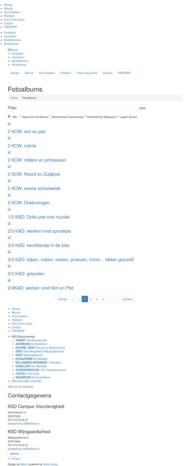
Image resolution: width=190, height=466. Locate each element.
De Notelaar (32, 359)
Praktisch (9, 16)
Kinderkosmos (12, 40)
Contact (8, 23)
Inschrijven (10, 36)
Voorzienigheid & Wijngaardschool (40, 351)
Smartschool (11, 43)
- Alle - (15, 117)
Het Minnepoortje (31, 340)
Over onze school (14, 19)
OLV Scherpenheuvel (41, 370)
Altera (23, 464)
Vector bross (50, 464)
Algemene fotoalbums (35, 117)
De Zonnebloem (33, 377)
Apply (142, 108)
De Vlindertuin (31, 344)
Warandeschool (29, 355)
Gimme (14, 453)
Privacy (16, 458)
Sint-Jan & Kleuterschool (40, 347)
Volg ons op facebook (20, 386)
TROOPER (10, 27)
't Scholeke (38, 362)
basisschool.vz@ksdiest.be (23, 423)
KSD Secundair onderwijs (26, 381)
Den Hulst (27, 373)
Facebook (10, 32)
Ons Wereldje (31, 366)
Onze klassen (12, 12)
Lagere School (128, 117)
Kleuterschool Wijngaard (101, 117)
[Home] (14, 49)
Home (14, 98)
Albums (8, 8)
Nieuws (8, 4)
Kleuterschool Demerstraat (67, 117)
